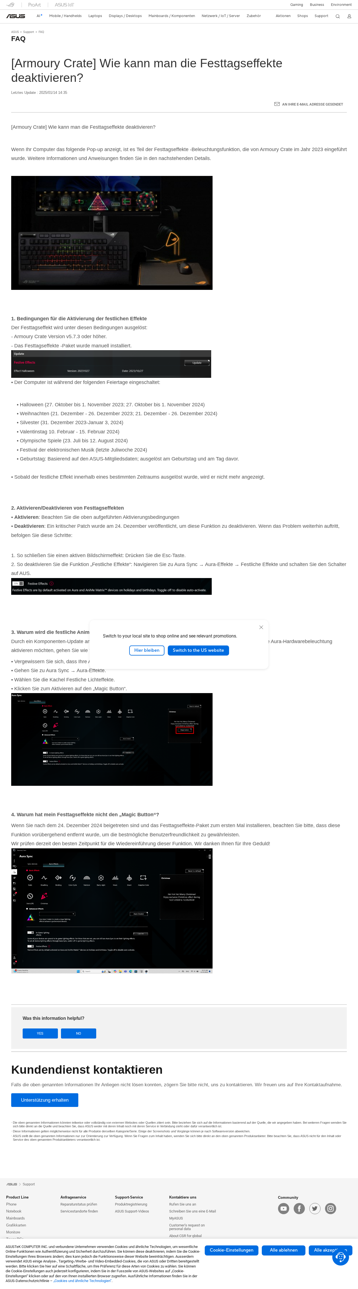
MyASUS (176, 1218)
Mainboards (15, 1218)
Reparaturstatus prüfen (78, 1204)
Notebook (14, 1211)
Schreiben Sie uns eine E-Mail (192, 1211)
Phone (11, 1204)
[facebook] (299, 1208)
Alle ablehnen (284, 1250)
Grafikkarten (16, 1225)
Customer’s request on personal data (187, 1227)
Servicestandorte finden (79, 1211)
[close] (261, 627)
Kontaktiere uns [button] (182, 1197)
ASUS (15, 32)
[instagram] (330, 1208)
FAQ (41, 32)
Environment (341, 5)
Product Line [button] (17, 1197)
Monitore (13, 1232)
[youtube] (283, 1208)
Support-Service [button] (129, 1197)
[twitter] (315, 1208)
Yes (40, 1033)
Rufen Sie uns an (182, 1204)
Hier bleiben (146, 650)
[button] (296, 4)
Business (317, 5)
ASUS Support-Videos (132, 1211)
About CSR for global (185, 1236)
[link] (15, 16)
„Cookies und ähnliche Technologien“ (82, 1281)
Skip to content (9, 17)
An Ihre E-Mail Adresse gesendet (312, 104)
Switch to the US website (198, 650)
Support (28, 32)
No (78, 1033)
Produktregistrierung (131, 1204)
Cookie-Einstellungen (231, 1250)
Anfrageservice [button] (73, 1197)
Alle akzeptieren (330, 1250)
